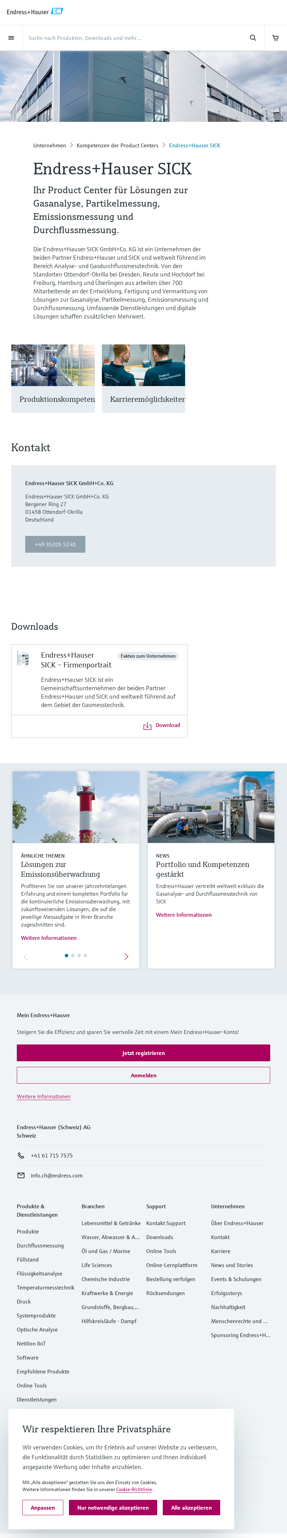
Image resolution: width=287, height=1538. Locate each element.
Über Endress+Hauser (237, 1222)
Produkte (28, 1231)
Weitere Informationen (49, 937)
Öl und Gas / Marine (106, 1250)
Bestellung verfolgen (170, 1278)
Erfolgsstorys (226, 1292)
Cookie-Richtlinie (134, 1489)
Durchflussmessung (40, 1245)
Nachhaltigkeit (228, 1306)
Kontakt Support (166, 1222)
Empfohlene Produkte (43, 1371)
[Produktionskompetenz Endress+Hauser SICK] (86, 387)
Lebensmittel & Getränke (111, 1222)
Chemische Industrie (106, 1278)
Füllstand (28, 1259)
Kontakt (220, 1236)
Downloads (159, 1236)
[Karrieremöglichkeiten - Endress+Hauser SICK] (176, 387)
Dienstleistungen (37, 1399)
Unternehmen (49, 145)
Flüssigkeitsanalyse (39, 1273)
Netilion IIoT (31, 1343)
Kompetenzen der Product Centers (118, 145)
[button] (143, 1052)
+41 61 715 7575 (52, 1155)
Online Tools (32, 1385)
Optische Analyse (37, 1329)
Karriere (220, 1250)
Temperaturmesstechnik (46, 1287)
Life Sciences (97, 1264)
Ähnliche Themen (43, 856)
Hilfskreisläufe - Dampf (109, 1320)
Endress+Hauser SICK (194, 145)
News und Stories (232, 1264)
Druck (24, 1301)
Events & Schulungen (236, 1278)
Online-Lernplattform (171, 1264)
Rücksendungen (165, 1292)
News (162, 856)
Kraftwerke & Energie (107, 1292)
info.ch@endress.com (57, 1175)
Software (27, 1357)
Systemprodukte (36, 1315)
